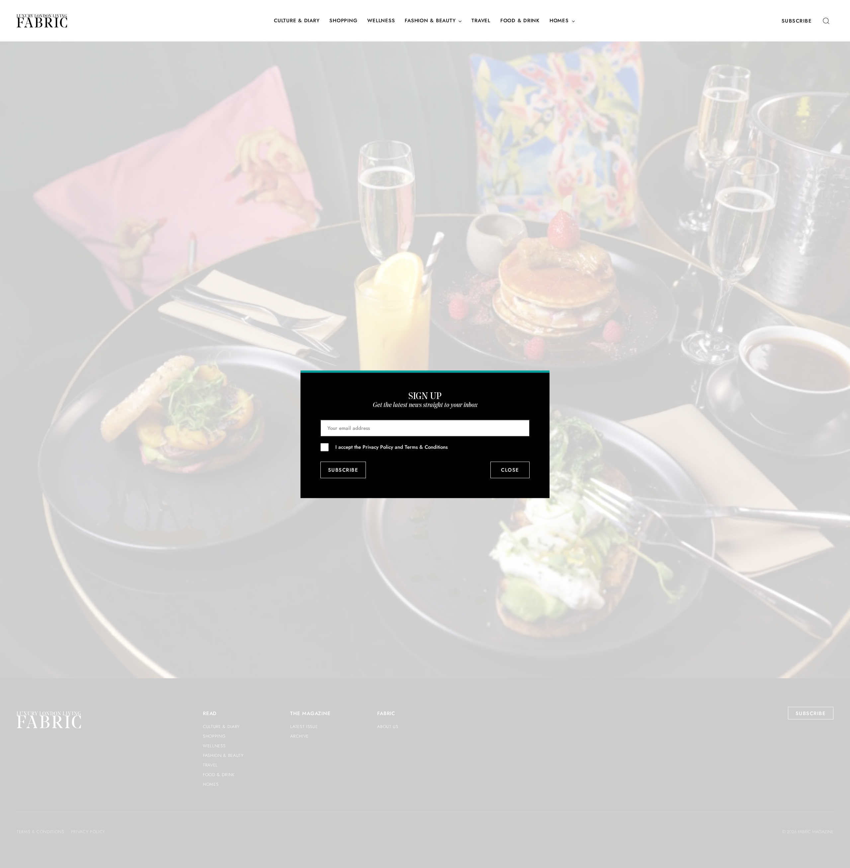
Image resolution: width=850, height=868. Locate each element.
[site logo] (42, 21)
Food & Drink (520, 21)
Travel (480, 21)
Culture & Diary (296, 21)
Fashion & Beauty (430, 21)
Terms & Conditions (426, 446)
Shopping (343, 21)
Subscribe (797, 21)
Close (510, 469)
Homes (559, 21)
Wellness (381, 21)
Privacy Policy (378, 446)
